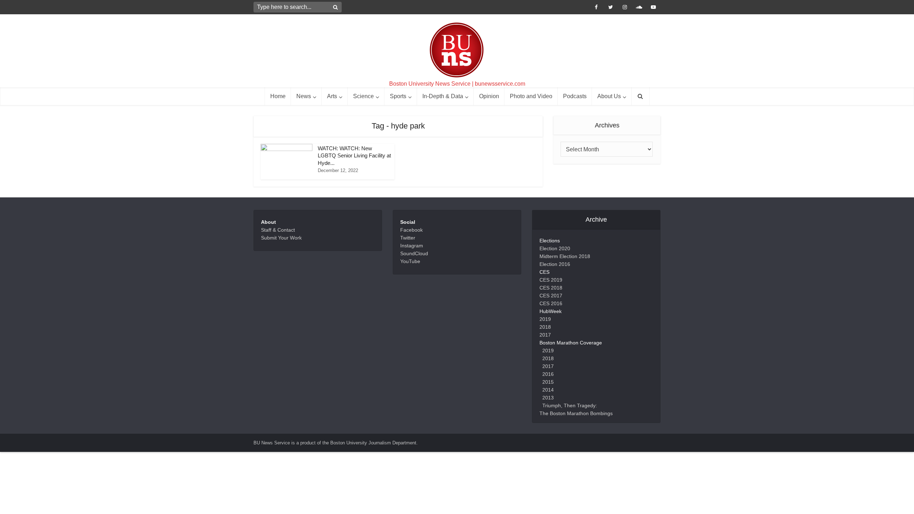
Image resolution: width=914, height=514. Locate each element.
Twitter (407, 238)
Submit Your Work (281, 238)
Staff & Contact (278, 230)
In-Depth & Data (442, 96)
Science (363, 96)
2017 (545, 335)
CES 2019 (550, 280)
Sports (398, 96)
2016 (548, 374)
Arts (332, 96)
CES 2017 (550, 295)
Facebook (411, 230)
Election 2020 (554, 248)
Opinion (489, 96)
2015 (548, 382)
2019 (545, 319)
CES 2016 (550, 303)
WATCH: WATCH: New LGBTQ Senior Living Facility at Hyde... (354, 155)
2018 (545, 327)
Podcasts (575, 96)
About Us (609, 96)
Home (278, 96)
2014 (548, 390)
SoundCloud (414, 253)
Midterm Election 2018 (564, 256)
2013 (548, 397)
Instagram (411, 245)
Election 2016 (554, 264)
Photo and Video (531, 96)
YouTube (410, 261)
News (303, 96)
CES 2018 (550, 288)
